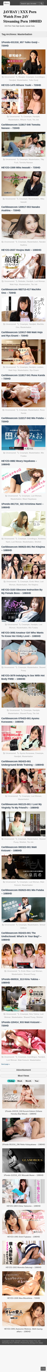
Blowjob (21, 77)
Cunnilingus (40, 77)
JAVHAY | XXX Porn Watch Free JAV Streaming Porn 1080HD (22, 16)
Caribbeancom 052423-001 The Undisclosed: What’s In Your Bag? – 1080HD (21, 936)
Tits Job (35, 120)
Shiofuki (38, 542)
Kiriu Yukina (34, 1014)
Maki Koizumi (23, 1060)
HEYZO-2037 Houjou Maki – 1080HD (21, 250)
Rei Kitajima (33, 585)
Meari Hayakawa (29, 499)
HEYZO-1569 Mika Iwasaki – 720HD (20, 167)
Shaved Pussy (26, 713)
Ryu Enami (34, 370)
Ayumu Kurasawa (27, 753)
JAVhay (32, 1343)
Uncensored (9, 77)
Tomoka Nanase (26, 162)
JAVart (40, 1343)
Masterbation (22, 80)
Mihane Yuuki (25, 120)
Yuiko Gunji (33, 80)
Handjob (12, 80)
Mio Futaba (33, 628)
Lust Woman (39, 281)
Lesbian (40, 367)
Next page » (5, 1064)
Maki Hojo (14, 284)
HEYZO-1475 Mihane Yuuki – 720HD (21, 85)
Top (43, 1369)
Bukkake (21, 281)
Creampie (30, 77)
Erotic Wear (34, 581)
